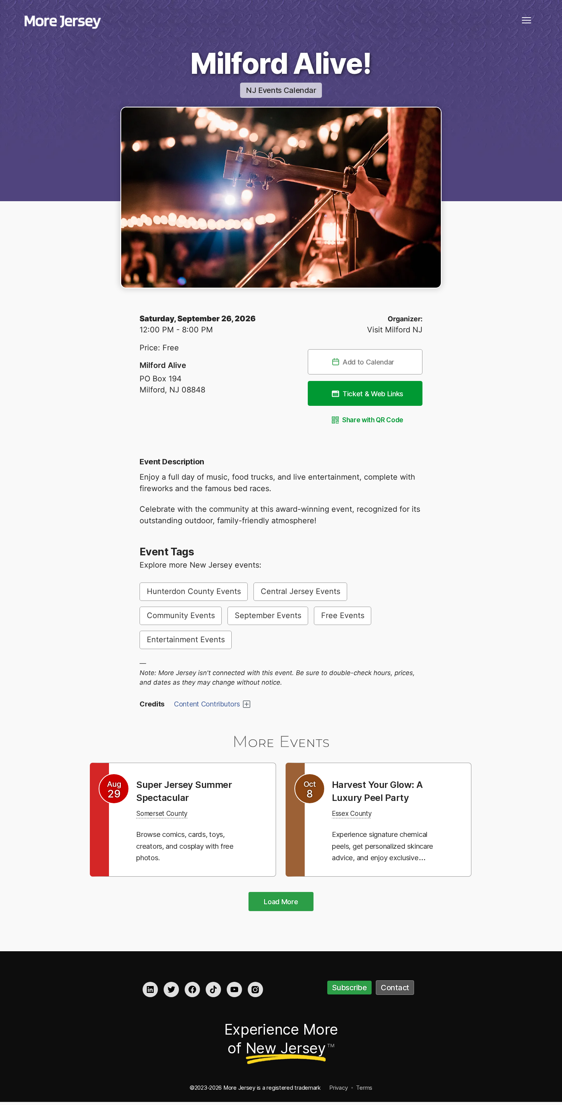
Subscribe (349, 987)
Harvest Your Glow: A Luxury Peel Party (383, 790)
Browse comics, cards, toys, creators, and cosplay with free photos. (188, 845)
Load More (281, 901)
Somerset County (167, 813)
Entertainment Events (186, 639)
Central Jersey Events (300, 591)
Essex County (356, 813)
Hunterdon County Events (194, 591)
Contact (395, 987)
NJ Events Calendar (281, 90)
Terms (364, 1087)
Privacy (338, 1087)
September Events (268, 615)
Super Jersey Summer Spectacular (190, 790)
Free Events (342, 615)
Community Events (181, 615)
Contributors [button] (207, 704)
